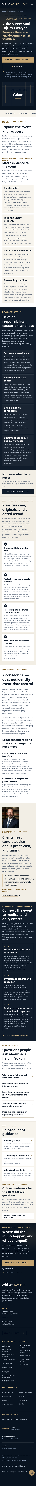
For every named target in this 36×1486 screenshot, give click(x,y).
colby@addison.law (8, 1324)
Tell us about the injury (16, 60)
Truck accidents (7, 1364)
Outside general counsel (25, 1346)
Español (21, 1404)
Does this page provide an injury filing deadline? (14, 1113)
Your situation (10, 113)
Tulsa (16, 1419)
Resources (5, 1400)
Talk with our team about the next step (15, 1035)
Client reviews (6, 1396)
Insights (21, 1396)
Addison (10, 3)
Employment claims (8, 1380)
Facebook (21, 1472)
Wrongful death (7, 1368)
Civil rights (5, 1372)
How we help (24, 113)
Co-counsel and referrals (25, 1360)
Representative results (26, 1392)
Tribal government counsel (25, 1351)
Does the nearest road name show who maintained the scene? (15, 1095)
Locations (12, 11)
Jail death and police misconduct (8, 1376)
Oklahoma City (7, 1419)
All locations (24, 1419)
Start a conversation (13, 1333)
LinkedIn (5, 1472)
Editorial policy (20, 1466)
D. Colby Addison (7, 1392)
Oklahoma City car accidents (8, 1355)
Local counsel (24, 1364)
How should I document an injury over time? (15, 1085)
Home (4, 11)
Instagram (13, 1472)
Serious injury (6, 1346)
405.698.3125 (19, 66)
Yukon (20, 11)
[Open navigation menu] (31, 4)
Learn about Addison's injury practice (14, 890)
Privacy (4, 1466)
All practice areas (7, 1404)
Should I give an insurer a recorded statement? (14, 1104)
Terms (11, 1466)
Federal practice (25, 1356)
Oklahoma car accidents (6, 1350)
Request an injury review (16, 1263)
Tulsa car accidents (8, 1360)
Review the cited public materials (14, 1216)
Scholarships (23, 1400)
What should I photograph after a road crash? (14, 1076)
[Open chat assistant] (32, 1473)
